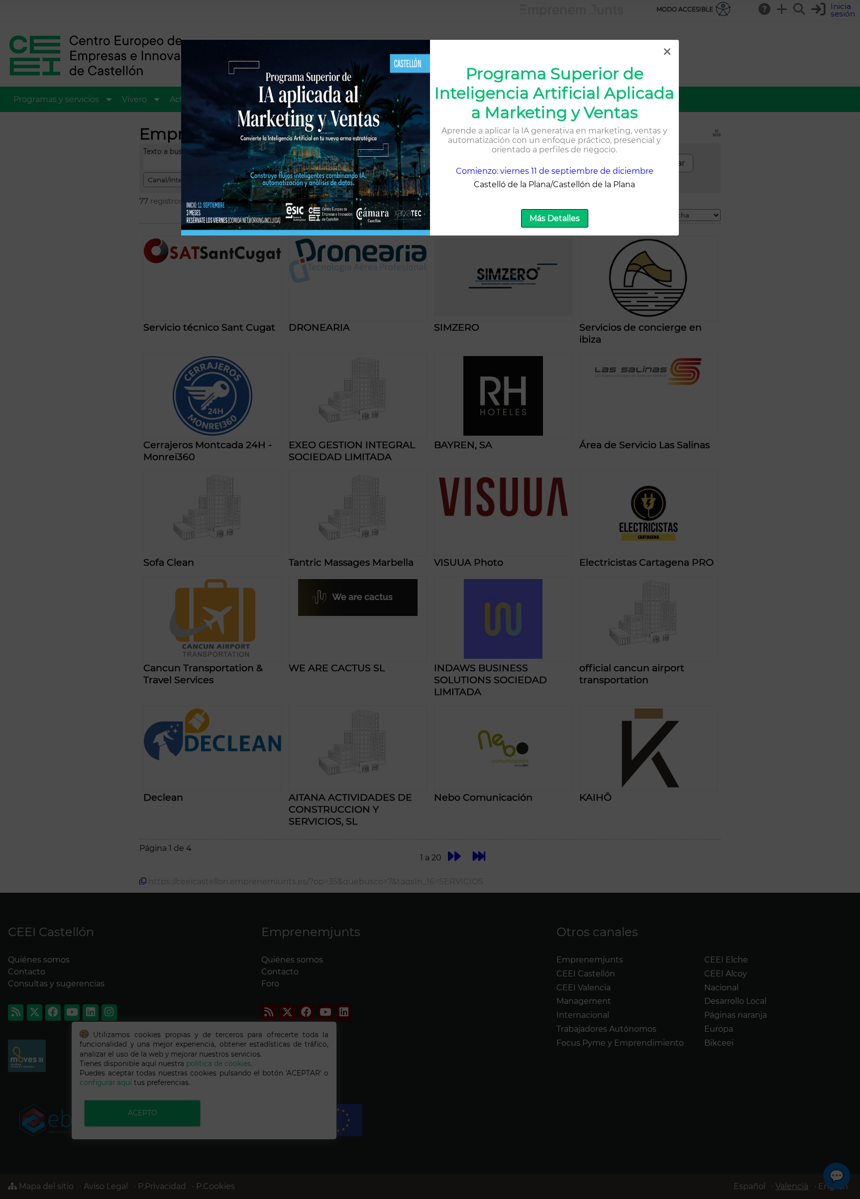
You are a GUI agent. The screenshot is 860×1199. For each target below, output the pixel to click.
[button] (667, 52)
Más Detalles (555, 218)
